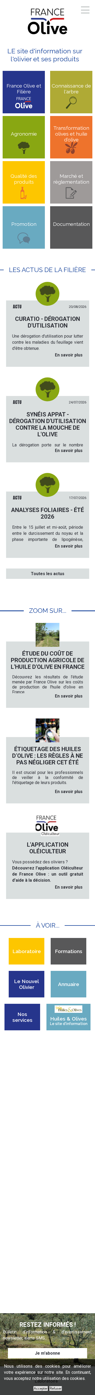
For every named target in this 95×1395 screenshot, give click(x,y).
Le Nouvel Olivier (26, 984)
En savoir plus (69, 355)
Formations (68, 951)
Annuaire (68, 984)
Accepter (41, 1388)
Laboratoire (26, 951)
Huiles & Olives (68, 1021)
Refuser (55, 1388)
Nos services (22, 1017)
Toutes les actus (47, 573)
